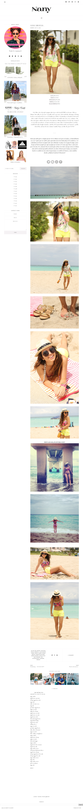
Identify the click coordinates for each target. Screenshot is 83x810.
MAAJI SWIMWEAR (53, 103)
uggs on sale (33, 709)
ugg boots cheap (34, 737)
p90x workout (34, 763)
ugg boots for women (36, 744)
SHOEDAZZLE (52, 99)
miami (40, 653)
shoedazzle (35, 658)
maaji (36, 653)
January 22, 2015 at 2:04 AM (37, 694)
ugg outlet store (34, 748)
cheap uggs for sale (35, 756)
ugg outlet (33, 696)
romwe (38, 657)
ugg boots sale (34, 717)
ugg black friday (34, 720)
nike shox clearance (35, 730)
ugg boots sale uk (34, 698)
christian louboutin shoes (36, 750)
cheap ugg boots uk (35, 700)
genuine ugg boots (35, 707)
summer (42, 658)
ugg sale (32, 702)
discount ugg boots (35, 718)
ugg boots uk (33, 746)
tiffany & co (33, 724)
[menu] (5, 2)
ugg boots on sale (35, 713)
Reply (31, 768)
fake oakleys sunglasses (36, 733)
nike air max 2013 (34, 704)
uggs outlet (33, 735)
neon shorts (35, 655)
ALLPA (51, 95)
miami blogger (40, 654)
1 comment (71, 655)
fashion (43, 650)
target (38, 659)
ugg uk (32, 705)
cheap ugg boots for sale (36, 754)
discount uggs (34, 741)
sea (42, 657)
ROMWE (51, 101)
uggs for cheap (34, 711)
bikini (38, 650)
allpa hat (33, 650)
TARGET (52, 97)
